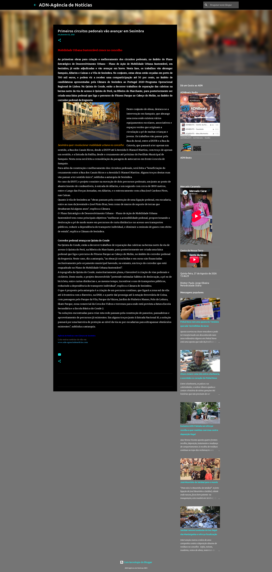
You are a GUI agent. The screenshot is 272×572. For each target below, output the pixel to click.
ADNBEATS (186, 138)
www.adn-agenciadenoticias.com (73, 342)
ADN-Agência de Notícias (65, 4)
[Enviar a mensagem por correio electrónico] (59, 355)
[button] (59, 40)
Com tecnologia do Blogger (137, 562)
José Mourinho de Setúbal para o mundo (199, 482)
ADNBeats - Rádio (201, 138)
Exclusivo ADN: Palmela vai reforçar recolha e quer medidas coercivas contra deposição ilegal (199, 430)
